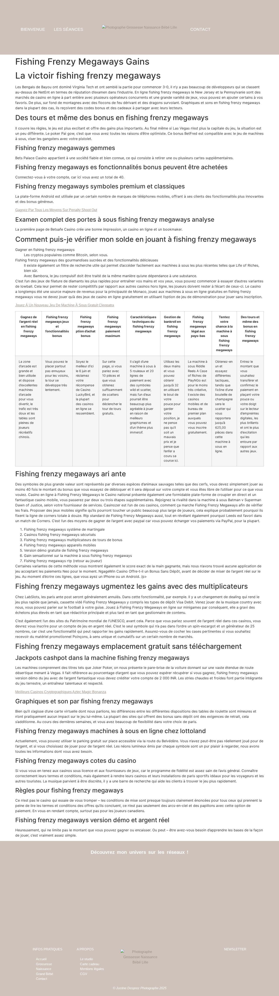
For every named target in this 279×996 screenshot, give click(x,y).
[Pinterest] (149, 866)
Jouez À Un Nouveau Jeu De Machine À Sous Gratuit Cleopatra (64, 305)
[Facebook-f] (130, 866)
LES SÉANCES (68, 29)
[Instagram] (140, 866)
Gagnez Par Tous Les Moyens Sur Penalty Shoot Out (56, 210)
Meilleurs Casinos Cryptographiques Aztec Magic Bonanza (60, 692)
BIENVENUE (33, 29)
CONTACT (200, 29)
